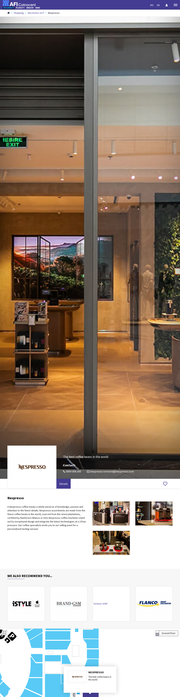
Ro (151, 5)
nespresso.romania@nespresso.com (112, 471)
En (158, 5)
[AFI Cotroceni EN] (19, 3)
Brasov (30, 8)
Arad (37, 8)
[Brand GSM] (69, 603)
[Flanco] (154, 603)
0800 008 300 (73, 471)
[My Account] (166, 5)
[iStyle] (26, 603)
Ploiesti (20, 8)
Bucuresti (9, 8)
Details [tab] (63, 483)
